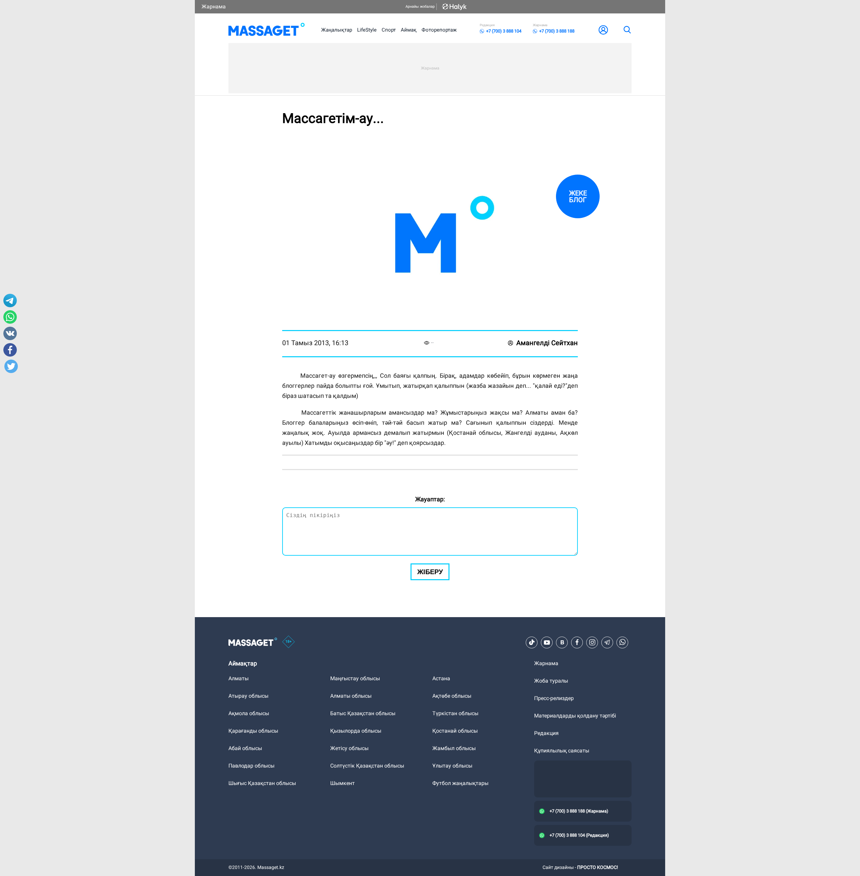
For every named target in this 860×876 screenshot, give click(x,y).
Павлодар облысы (251, 766)
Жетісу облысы (349, 748)
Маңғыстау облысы (355, 678)
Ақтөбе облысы (451, 696)
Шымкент (342, 783)
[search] (626, 30)
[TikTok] (531, 642)
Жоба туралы (551, 681)
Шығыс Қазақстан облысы (262, 783)
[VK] (562, 642)
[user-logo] (603, 30)
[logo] (266, 30)
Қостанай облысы (455, 731)
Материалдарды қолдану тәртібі (575, 715)
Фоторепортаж (439, 30)
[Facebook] (577, 642)
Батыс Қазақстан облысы (362, 713)
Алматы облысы (351, 696)
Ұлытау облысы (452, 766)
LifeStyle (367, 30)
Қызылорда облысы (355, 731)
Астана (441, 678)
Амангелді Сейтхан (547, 343)
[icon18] (288, 642)
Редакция (546, 733)
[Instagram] (592, 642)
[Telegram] (607, 642)
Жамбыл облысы (454, 748)
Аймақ (409, 30)
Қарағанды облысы (253, 731)
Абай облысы (245, 748)
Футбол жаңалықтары (460, 783)
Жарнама (214, 6)
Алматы (238, 678)
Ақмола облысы (248, 713)
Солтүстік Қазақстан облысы (367, 766)
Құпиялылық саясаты (561, 750)
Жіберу (430, 571)
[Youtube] (547, 642)
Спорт (389, 30)
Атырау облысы (248, 696)
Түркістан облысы (455, 713)
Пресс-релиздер (554, 698)
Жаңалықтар (336, 30)
